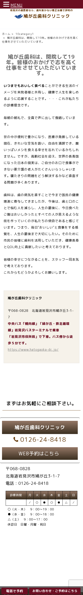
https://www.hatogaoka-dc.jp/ (33, 349)
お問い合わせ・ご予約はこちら (55, 591)
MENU (16, 5)
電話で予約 (14, 591)
